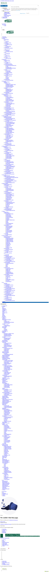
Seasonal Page (6, 39)
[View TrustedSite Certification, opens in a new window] (4, 569)
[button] (27, 13)
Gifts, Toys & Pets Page (7, 236)
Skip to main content (11, 0)
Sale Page (5, 283)
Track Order (4, 529)
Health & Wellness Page (8, 184)
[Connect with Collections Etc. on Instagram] (8, 549)
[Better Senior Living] (4, 6)
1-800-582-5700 (6, 12)
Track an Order (6, 16)
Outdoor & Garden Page (8, 116)
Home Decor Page (7, 60)
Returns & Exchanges (7, 15)
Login (5, 25)
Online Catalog (6, 9)
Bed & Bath (4, 532)
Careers (3, 545)
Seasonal (3, 530)
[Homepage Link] (8, 22)
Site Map (3, 563)
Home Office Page (7, 175)
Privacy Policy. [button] (18, 10)
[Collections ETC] (4, 3)
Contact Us (4, 539)
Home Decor (4, 531)
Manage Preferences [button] (22, 13)
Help (3, 540)
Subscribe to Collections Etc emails (5, 524)
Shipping (5, 14)
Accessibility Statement (3, 0)
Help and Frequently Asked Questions (10, 13)
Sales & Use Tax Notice (6, 562)
